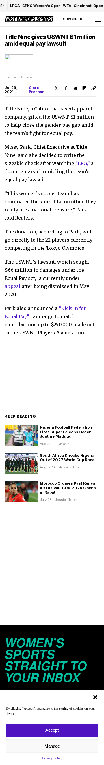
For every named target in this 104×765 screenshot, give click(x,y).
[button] (95, 697)
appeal (13, 286)
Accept (52, 730)
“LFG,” (82, 163)
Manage (52, 746)
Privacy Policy (52, 758)
